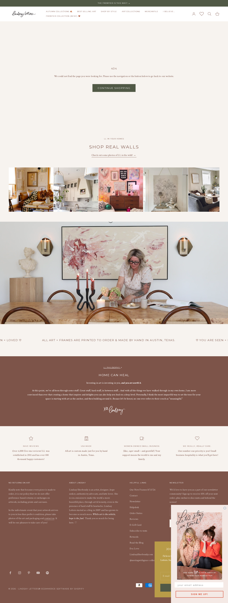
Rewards (134, 536)
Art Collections (131, 11)
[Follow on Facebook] (10, 573)
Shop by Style (109, 11)
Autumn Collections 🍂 (59, 11)
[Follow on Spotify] (47, 573)
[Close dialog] (225, 508)
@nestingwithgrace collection (144, 560)
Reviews (134, 519)
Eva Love (134, 548)
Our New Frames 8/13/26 (143, 489)
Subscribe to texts (138, 530)
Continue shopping (114, 88)
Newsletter (135, 501)
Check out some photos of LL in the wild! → (114, 155)
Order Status (136, 513)
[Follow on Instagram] (19, 573)
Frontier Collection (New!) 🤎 (63, 16)
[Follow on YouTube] (38, 573)
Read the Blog (136, 542)
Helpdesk (134, 507)
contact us (49, 518)
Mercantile (151, 11)
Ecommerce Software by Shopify (62, 589)
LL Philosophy (112, 368)
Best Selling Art (86, 11)
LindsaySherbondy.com (141, 554)
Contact (134, 495)
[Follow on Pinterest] (29, 573)
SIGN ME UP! (199, 594)
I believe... (169, 11)
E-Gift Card (136, 525)
